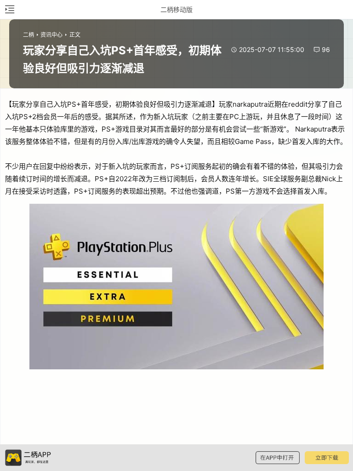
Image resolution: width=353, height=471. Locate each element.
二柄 (28, 34)
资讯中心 (51, 34)
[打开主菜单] (9, 9)
